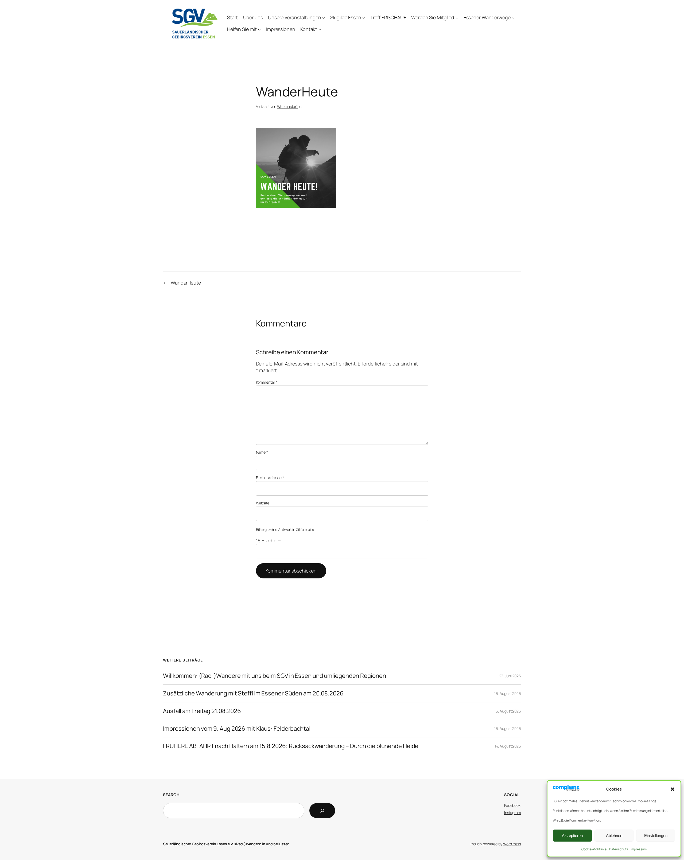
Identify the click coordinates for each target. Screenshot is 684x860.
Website (262, 502)
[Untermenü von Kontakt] (319, 29)
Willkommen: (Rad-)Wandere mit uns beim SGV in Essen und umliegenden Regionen (274, 675)
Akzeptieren (572, 835)
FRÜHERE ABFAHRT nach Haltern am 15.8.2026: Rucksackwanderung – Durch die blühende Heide (290, 746)
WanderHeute (186, 282)
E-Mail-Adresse (270, 477)
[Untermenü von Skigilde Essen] (363, 17)
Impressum (639, 849)
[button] (672, 789)
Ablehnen (614, 835)
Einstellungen (655, 835)
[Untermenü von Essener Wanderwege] (513, 17)
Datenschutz (618, 849)
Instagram (512, 812)
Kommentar (267, 382)
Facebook (512, 805)
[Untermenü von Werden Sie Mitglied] (457, 17)
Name (262, 452)
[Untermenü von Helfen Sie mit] (259, 29)
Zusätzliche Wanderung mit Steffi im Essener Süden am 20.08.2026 (253, 693)
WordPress (512, 843)
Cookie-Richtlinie (593, 849)
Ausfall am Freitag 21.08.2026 (202, 711)
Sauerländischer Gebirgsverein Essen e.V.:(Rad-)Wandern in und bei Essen (226, 843)
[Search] (322, 810)
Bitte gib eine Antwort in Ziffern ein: (285, 529)
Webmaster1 (287, 106)
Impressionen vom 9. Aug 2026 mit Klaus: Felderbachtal (236, 728)
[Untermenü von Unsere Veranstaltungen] (323, 17)
